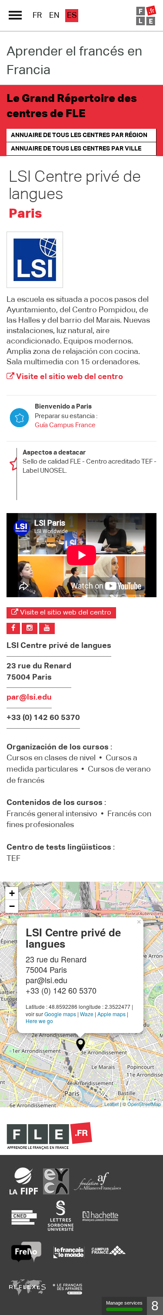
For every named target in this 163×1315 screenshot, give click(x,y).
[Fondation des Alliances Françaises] (97, 1181)
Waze (86, 1013)
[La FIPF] (24, 1181)
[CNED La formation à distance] (24, 1215)
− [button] (12, 906)
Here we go (39, 1020)
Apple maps (111, 1013)
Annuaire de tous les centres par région (79, 135)
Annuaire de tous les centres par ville (76, 149)
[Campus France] (108, 1252)
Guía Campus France (65, 425)
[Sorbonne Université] (60, 1215)
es (72, 16)
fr (37, 16)
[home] (145, 15)
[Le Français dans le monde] (69, 1252)
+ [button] (12, 893)
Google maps (60, 1013)
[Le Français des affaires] (67, 1289)
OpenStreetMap (144, 1103)
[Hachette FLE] (101, 1215)
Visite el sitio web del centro (68, 377)
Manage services (124, 1302)
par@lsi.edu (29, 697)
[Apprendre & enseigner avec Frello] (26, 1252)
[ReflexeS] (27, 1289)
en (54, 16)
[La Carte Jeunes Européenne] (56, 1181)
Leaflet (111, 1103)
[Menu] (15, 15)
